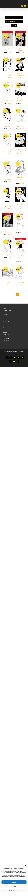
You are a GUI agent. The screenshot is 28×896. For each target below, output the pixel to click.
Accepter (14, 882)
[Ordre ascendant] (21, 17)
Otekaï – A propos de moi (7, 309)
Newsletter (6, 314)
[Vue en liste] (15, 25)
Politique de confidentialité (18, 894)
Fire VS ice (8, 255)
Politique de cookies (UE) (6, 339)
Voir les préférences (14, 890)
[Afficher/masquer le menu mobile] (25, 6)
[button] (26, 865)
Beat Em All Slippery (20, 179)
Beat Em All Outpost (20, 152)
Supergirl (20, 283)
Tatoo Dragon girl (20, 257)
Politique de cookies (8, 894)
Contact (5, 318)
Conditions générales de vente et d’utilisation (6, 331)
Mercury (20, 230)
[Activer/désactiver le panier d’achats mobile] (22, 6)
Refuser (14, 886)
